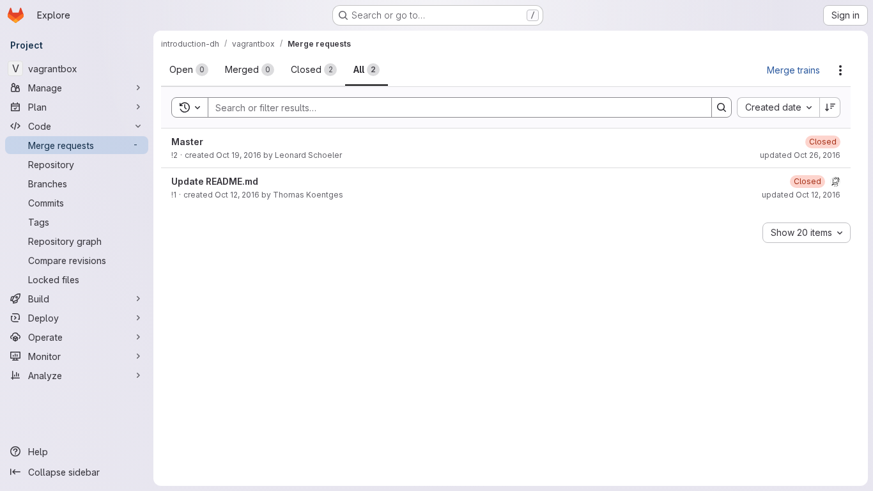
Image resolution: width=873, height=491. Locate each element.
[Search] (721, 107)
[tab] (189, 70)
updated (800, 155)
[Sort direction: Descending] (830, 107)
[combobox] (778, 107)
